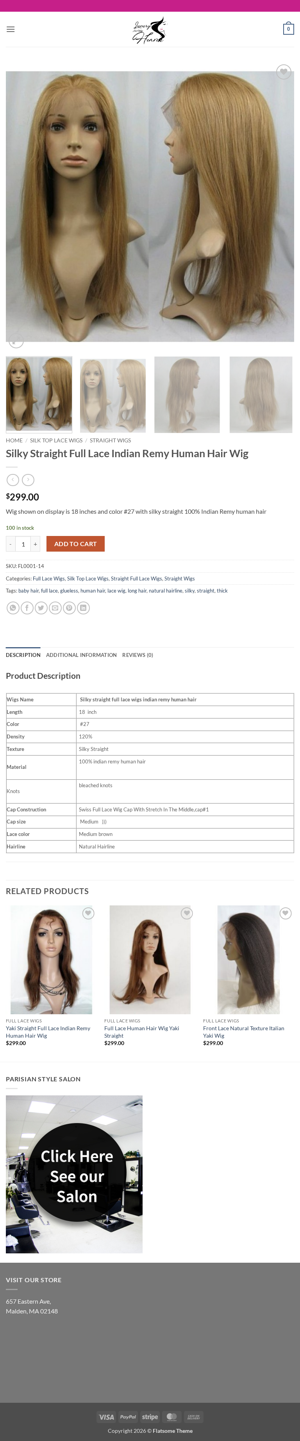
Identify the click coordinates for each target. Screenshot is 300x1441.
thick (222, 590)
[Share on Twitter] (41, 608)
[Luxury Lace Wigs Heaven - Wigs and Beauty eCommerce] (150, 29)
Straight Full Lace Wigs (136, 578)
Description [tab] (23, 655)
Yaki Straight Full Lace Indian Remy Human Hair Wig (48, 1032)
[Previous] (21, 206)
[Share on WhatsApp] (13, 608)
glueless (69, 590)
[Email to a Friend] (55, 608)
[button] (10, 29)
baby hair (28, 590)
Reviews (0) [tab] (137, 655)
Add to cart (75, 543)
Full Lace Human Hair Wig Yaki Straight (141, 1032)
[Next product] (13, 480)
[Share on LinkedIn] (83, 608)
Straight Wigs (110, 440)
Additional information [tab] (81, 655)
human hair (92, 590)
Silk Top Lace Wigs (56, 440)
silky (190, 590)
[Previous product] (28, 480)
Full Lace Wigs (49, 578)
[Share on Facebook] (27, 608)
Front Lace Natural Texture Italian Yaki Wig (243, 1032)
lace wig (116, 590)
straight (205, 590)
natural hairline (165, 590)
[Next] (278, 206)
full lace (49, 590)
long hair (137, 590)
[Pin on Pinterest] (69, 608)
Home (14, 440)
